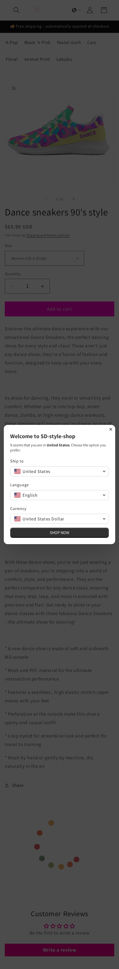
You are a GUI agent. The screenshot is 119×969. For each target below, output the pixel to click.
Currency (18, 508)
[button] (59, 471)
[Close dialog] (111, 429)
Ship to (16, 461)
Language (19, 485)
